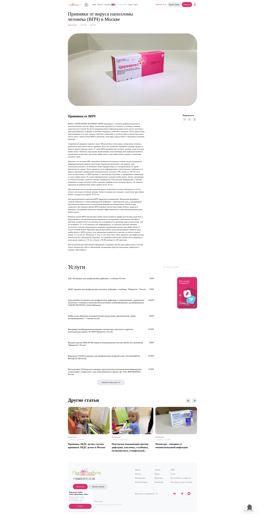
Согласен (80, 506)
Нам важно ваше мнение (181, 482)
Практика (159, 478)
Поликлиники (141, 482)
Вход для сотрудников (144, 493)
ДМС (172, 470)
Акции (130, 4)
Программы (140, 478)
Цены (157, 474)
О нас (172, 474)
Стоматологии (122, 4)
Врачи (94, 4)
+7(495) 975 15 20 (160, 4)
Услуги (138, 474)
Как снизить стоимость (180, 478)
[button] (188, 400)
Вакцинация (72, 25)
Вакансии (159, 482)
